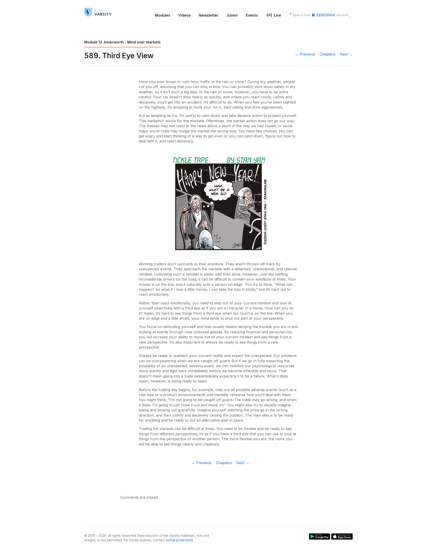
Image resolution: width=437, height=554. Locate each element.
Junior (232, 15)
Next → (346, 54)
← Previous (305, 54)
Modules (162, 15)
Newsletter (208, 15)
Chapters (327, 54)
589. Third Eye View (119, 55)
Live (277, 15)
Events (252, 15)
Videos (184, 15)
